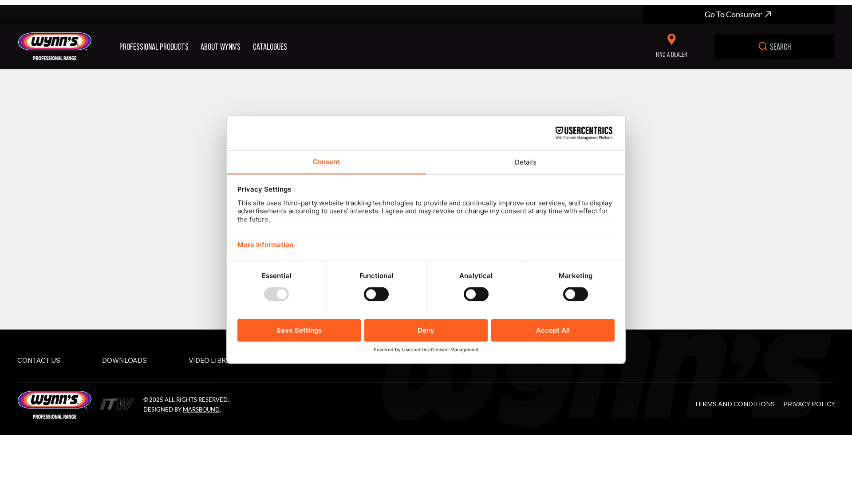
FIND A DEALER (671, 54)
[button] (156, 46)
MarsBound (201, 409)
